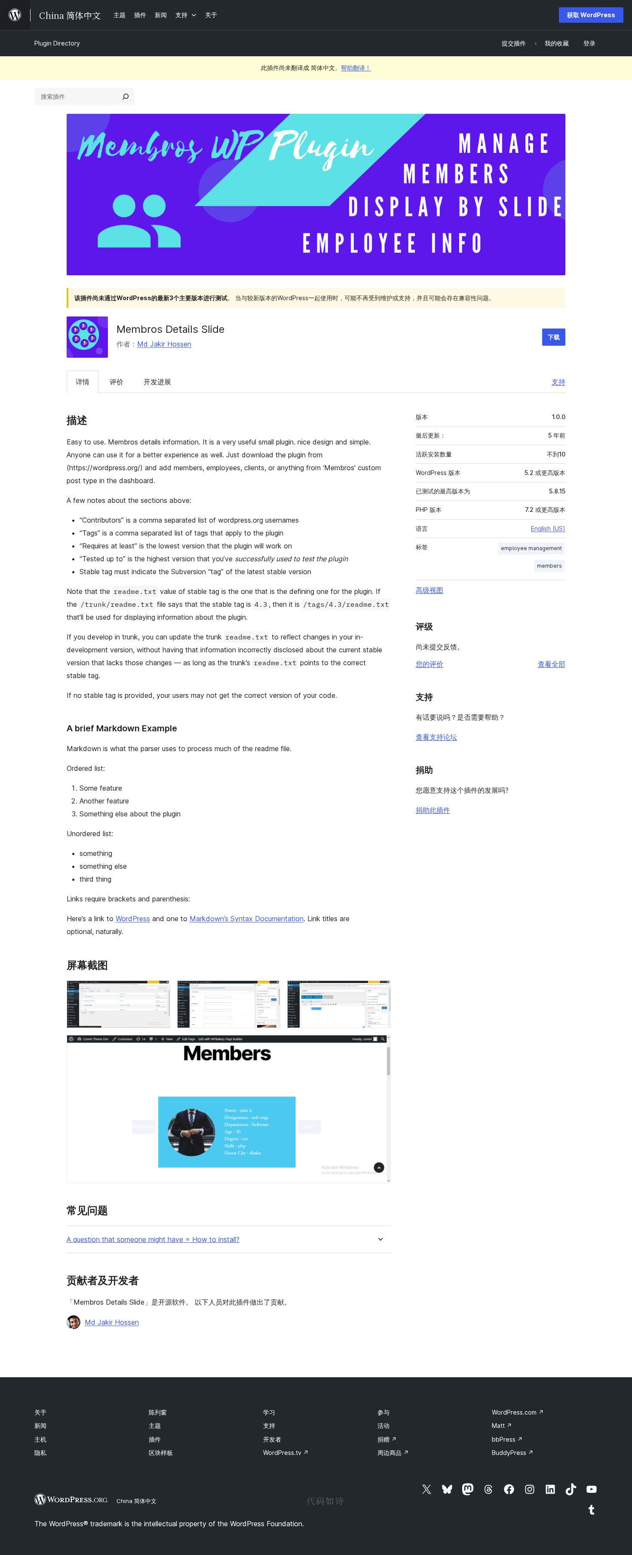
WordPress (133, 918)
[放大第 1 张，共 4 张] (158, 992)
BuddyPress (513, 1452)
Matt (502, 1425)
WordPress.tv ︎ (286, 1452)
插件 (155, 1439)
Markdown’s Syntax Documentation (247, 918)
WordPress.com (518, 1412)
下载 (554, 337)
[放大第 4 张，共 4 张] (379, 1046)
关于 (40, 1412)
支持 (558, 381)
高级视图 (429, 590)
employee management (531, 548)
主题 (155, 1425)
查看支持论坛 (436, 737)
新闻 (40, 1425)
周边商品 (393, 1452)
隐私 (40, 1452)
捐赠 (387, 1439)
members (549, 566)
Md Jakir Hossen (164, 344)
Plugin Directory (57, 43)
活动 (383, 1425)
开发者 (272, 1439)
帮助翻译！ (356, 67)
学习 (269, 1412)
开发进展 (157, 381)
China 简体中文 (136, 1500)
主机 (40, 1439)
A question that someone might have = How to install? (153, 1239)
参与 (383, 1412)
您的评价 (429, 664)
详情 (82, 381)
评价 (116, 381)
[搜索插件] (125, 96)
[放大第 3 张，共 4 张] (379, 992)
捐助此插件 (433, 810)
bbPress (507, 1439)
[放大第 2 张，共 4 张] (268, 992)
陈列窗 (158, 1412)
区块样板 (161, 1452)
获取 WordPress (591, 14)
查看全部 (551, 664)
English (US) (548, 528)
